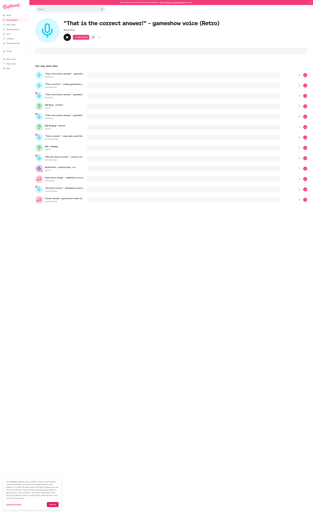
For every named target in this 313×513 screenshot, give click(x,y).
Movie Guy (69, 29)
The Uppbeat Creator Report (173, 2)
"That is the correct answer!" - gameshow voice (64, 73)
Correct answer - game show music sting (64, 198)
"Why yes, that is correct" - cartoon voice (64, 157)
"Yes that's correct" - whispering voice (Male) (64, 188)
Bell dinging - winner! (55, 125)
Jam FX (48, 108)
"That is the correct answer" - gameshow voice (64, 115)
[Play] (67, 37)
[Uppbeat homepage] (14, 6)
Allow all (52, 504)
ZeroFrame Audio (52, 139)
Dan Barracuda (51, 87)
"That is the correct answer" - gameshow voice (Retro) (64, 94)
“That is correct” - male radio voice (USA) (64, 136)
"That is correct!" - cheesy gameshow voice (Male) (64, 84)
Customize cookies (13, 504)
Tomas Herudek (51, 201)
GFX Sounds (50, 181)
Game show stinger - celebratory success (64, 177)
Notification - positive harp (58, 167)
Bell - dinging (51, 146)
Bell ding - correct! (54, 105)
